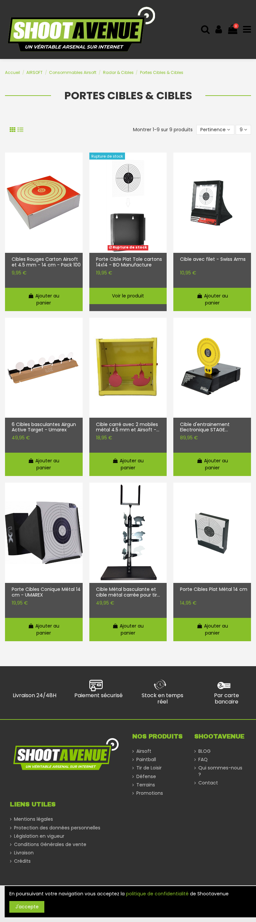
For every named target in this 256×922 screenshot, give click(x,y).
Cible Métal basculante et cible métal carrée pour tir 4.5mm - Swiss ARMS (126, 592)
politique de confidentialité (157, 893)
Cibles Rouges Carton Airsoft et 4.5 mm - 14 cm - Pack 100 (46, 262)
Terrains (145, 785)
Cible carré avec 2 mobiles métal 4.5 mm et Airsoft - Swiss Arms (127, 427)
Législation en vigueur (39, 836)
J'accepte (27, 906)
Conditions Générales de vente (50, 844)
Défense (146, 776)
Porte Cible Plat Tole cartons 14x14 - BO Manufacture (129, 262)
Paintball (146, 759)
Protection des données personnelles (57, 828)
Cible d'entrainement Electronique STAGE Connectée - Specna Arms (211, 427)
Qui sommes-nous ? (220, 771)
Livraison (24, 853)
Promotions (149, 793)
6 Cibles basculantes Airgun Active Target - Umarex (44, 427)
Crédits (22, 861)
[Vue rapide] (78, 189)
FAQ (203, 759)
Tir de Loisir (149, 768)
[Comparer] (78, 176)
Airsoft (143, 751)
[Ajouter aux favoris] (78, 163)
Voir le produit (128, 295)
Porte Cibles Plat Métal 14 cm (213, 590)
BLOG (204, 751)
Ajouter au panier (47, 299)
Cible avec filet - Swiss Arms (213, 259)
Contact (208, 783)
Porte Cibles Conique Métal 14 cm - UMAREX (46, 592)
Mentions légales (33, 819)
